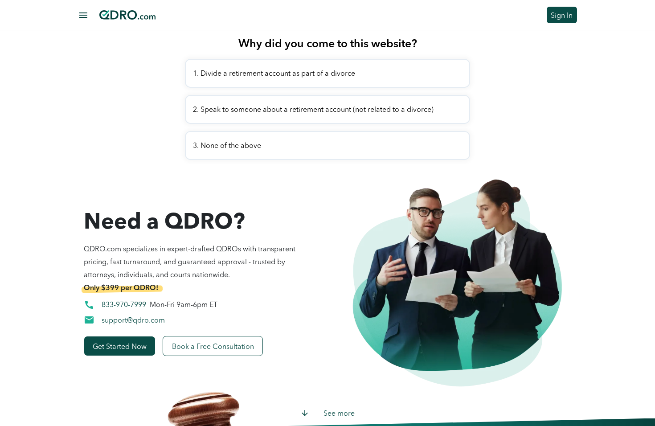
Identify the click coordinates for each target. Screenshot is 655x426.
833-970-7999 (124, 304)
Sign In (562, 15)
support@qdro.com (133, 319)
